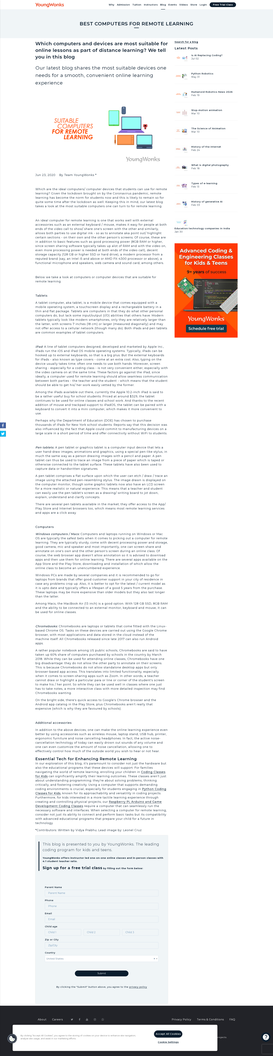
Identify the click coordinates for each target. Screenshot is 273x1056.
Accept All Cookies (168, 1034)
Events (172, 4)
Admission (123, 4)
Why (111, 4)
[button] (12, 1039)
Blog (163, 4)
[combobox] (101, 958)
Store (193, 4)
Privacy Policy (181, 1019)
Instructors (151, 4)
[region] (115, 1038)
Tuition (136, 4)
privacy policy (138, 987)
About (42, 1019)
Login (203, 4)
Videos (183, 4)
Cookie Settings (168, 1042)
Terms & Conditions (210, 1019)
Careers (57, 1019)
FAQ (232, 1019)
